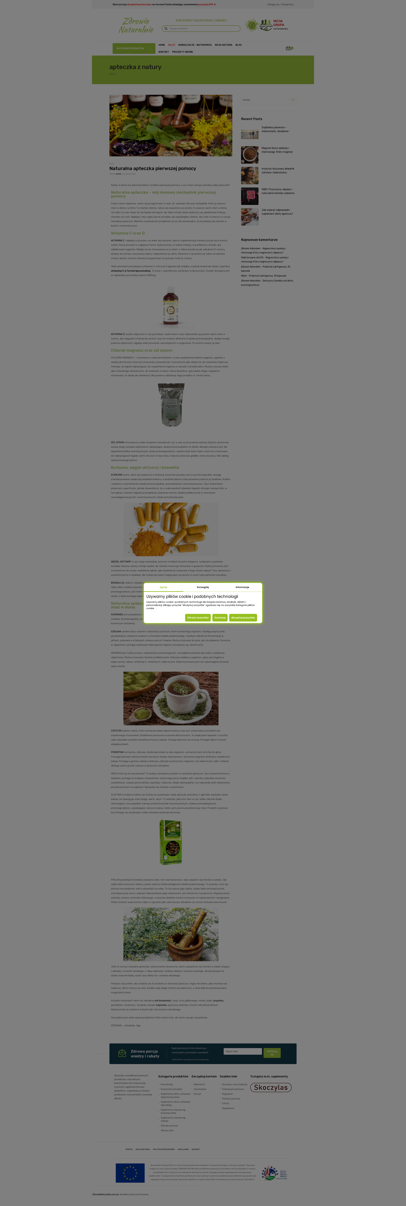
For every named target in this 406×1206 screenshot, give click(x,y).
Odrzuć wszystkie (198, 617)
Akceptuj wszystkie (243, 617)
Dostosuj (220, 617)
